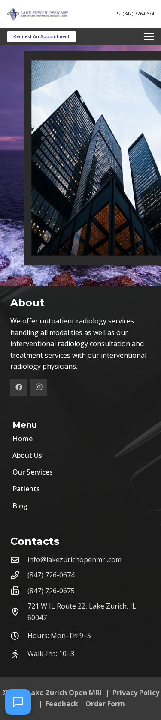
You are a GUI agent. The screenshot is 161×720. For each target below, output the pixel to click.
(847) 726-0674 (51, 575)
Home (22, 438)
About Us (27, 455)
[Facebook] (18, 387)
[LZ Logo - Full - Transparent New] (37, 14)
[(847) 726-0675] (18, 590)
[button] (149, 36)
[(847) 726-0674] (18, 575)
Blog (19, 506)
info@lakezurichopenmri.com (74, 559)
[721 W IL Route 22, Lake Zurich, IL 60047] (18, 612)
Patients (26, 488)
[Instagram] (38, 387)
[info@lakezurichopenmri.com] (18, 560)
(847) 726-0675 (51, 590)
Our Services (32, 472)
